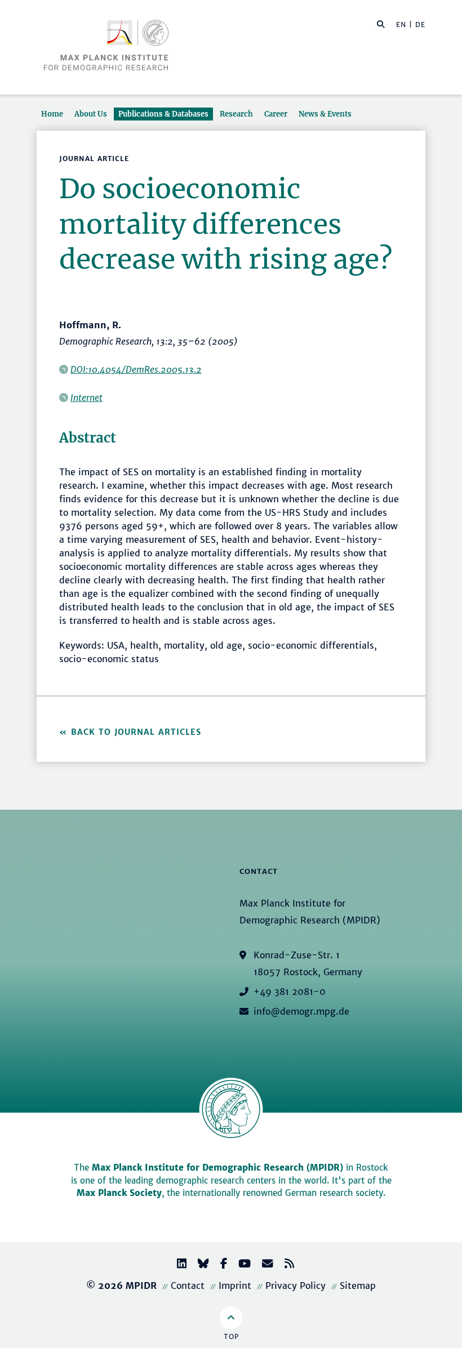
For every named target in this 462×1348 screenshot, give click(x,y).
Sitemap (358, 1285)
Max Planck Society (119, 1193)
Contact (188, 1285)
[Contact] (263, 1265)
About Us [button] (90, 113)
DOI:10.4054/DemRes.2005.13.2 (136, 369)
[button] (381, 23)
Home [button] (52, 113)
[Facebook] (219, 1265)
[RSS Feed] (285, 1265)
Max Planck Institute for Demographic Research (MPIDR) (217, 1167)
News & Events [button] (325, 113)
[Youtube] (240, 1265)
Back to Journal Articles (136, 732)
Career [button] (275, 113)
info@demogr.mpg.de (301, 1011)
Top (231, 1336)
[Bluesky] (199, 1265)
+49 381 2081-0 (290, 991)
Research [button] (236, 113)
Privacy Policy (295, 1285)
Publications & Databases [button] (163, 113)
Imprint (235, 1285)
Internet (86, 397)
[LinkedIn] (177, 1265)
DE (420, 24)
